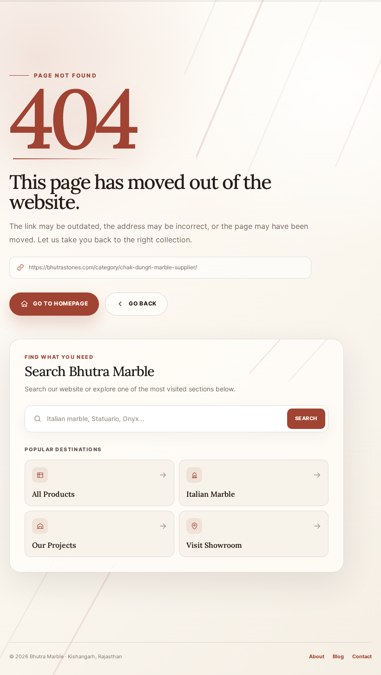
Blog (338, 656)
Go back (143, 303)
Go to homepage (60, 303)
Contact (362, 656)
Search (306, 418)
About (316, 656)
